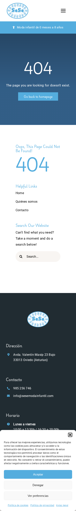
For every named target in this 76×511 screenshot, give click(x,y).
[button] (70, 435)
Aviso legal (62, 505)
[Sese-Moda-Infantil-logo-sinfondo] (38, 312)
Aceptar (38, 474)
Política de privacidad (42, 505)
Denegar (38, 485)
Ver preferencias (38, 495)
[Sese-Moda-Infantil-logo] (17, 3)
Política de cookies (18, 505)
